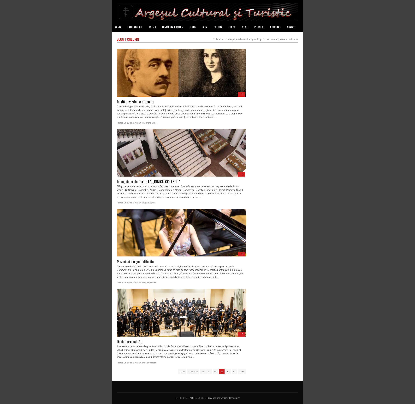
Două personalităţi (129, 341)
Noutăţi (152, 27)
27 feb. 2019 (132, 362)
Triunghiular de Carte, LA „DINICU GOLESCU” (148, 181)
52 (228, 371)
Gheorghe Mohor (149, 122)
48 (203, 371)
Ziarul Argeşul (134, 27)
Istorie (231, 27)
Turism (193, 27)
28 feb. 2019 (132, 122)
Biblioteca (275, 27)
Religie (245, 27)
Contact (291, 27)
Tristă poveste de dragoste (135, 101)
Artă (205, 27)
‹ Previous (193, 371)
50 (215, 371)
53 (234, 371)
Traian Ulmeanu (149, 282)
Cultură (218, 27)
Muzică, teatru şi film (172, 27)
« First (182, 371)
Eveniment (259, 27)
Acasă (118, 27)
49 (209, 371)
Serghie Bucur (148, 202)
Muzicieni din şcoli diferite (135, 261)
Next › (242, 371)
